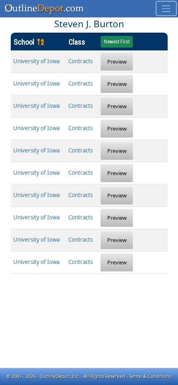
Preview (117, 61)
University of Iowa (36, 61)
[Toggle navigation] (166, 8)
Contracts (80, 61)
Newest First (117, 42)
